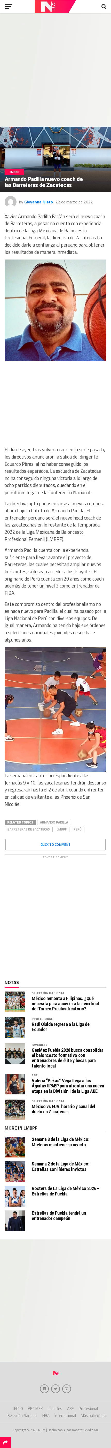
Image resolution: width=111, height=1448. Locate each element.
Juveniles (39, 1044)
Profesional (42, 1019)
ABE (34, 1075)
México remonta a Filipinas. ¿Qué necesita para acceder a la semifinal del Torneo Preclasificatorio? (65, 1003)
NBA (46, 1416)
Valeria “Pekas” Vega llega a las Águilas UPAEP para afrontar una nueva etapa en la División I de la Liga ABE (68, 1086)
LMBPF (62, 829)
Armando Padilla (54, 822)
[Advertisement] (55, 69)
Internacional (65, 1416)
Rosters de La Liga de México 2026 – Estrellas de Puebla (65, 1191)
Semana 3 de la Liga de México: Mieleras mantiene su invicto (60, 1142)
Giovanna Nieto (38, 202)
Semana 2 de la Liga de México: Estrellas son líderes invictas (60, 1166)
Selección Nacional (48, 993)
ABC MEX (35, 1409)
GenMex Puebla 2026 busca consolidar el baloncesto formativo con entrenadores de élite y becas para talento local (67, 1058)
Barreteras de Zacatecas (28, 829)
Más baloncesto (94, 1416)
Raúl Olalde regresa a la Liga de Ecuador (60, 1027)
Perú (78, 829)
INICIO (18, 1409)
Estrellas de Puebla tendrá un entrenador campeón (59, 1215)
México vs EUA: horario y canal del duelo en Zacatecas (63, 1109)
